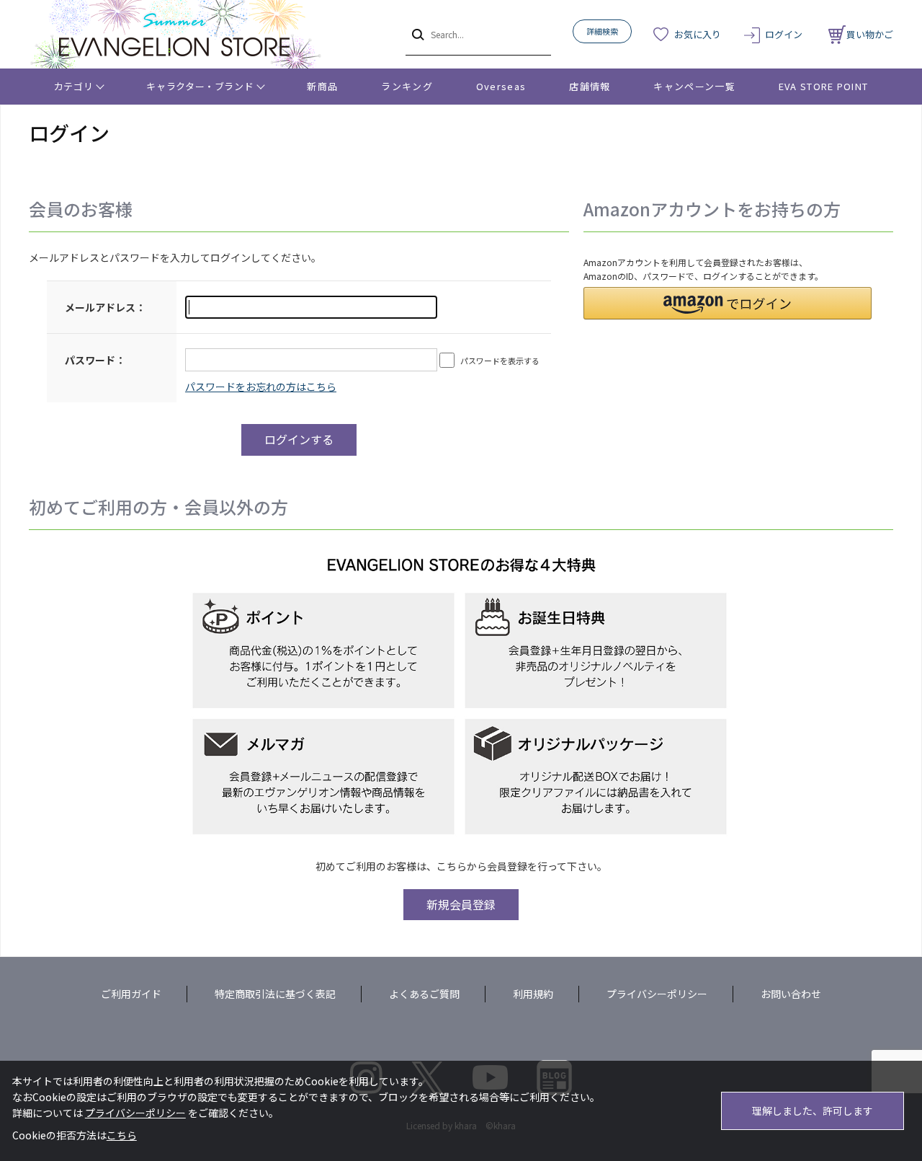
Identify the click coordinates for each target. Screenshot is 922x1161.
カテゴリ (74, 86)
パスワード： (95, 360)
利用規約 (533, 993)
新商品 (322, 86)
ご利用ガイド (131, 993)
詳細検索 (602, 31)
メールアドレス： (105, 307)
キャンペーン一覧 (694, 86)
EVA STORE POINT (824, 86)
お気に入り (697, 34)
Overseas (501, 86)
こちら (122, 1135)
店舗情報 (589, 86)
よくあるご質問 (424, 993)
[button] (727, 303)
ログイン (783, 34)
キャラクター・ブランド (200, 86)
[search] (417, 34)
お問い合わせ (791, 993)
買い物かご (869, 34)
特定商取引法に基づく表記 (275, 993)
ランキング (407, 86)
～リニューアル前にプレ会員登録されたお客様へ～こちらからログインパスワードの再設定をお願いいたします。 (260, 386)
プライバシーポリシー (657, 993)
